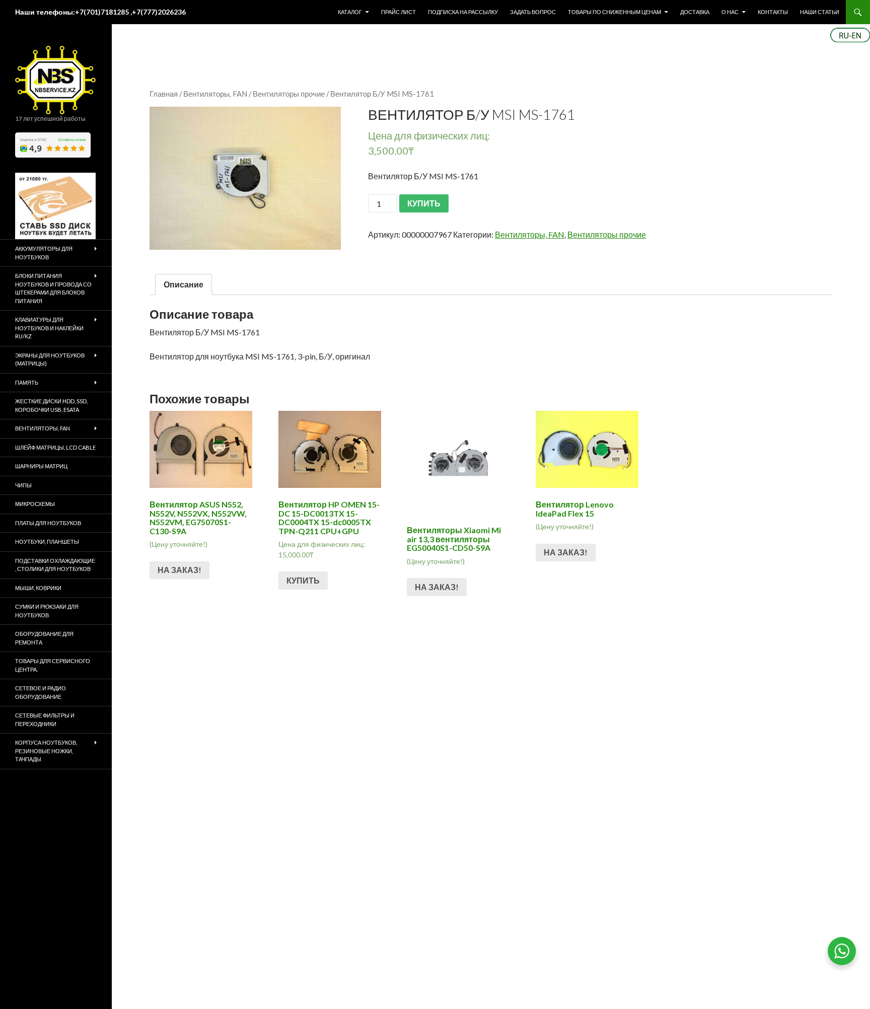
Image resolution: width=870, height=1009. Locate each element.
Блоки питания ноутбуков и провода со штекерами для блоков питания (53, 288)
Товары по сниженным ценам (614, 12)
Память (26, 382)
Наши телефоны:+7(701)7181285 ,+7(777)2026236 (100, 12)
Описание (183, 284)
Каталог (350, 12)
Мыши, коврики (38, 588)
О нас (730, 12)
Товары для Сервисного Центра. (52, 665)
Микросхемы (35, 503)
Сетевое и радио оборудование (40, 692)
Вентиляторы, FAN (215, 93)
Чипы (23, 485)
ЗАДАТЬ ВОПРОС (533, 12)
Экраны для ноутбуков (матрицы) (50, 359)
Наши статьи (819, 12)
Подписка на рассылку (463, 12)
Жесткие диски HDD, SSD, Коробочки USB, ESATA (51, 405)
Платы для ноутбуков (48, 523)
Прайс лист (398, 12)
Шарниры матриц (41, 466)
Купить (303, 580)
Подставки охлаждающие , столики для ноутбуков (55, 564)
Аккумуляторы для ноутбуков (43, 252)
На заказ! (179, 569)
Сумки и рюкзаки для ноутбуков (47, 610)
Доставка (694, 12)
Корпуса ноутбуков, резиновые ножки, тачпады (46, 750)
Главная (164, 93)
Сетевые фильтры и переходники (45, 719)
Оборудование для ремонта (44, 637)
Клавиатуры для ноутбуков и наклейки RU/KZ (49, 327)
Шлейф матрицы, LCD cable (55, 447)
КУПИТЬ (424, 203)
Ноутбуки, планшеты (47, 541)
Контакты (773, 12)
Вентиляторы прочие (289, 93)
